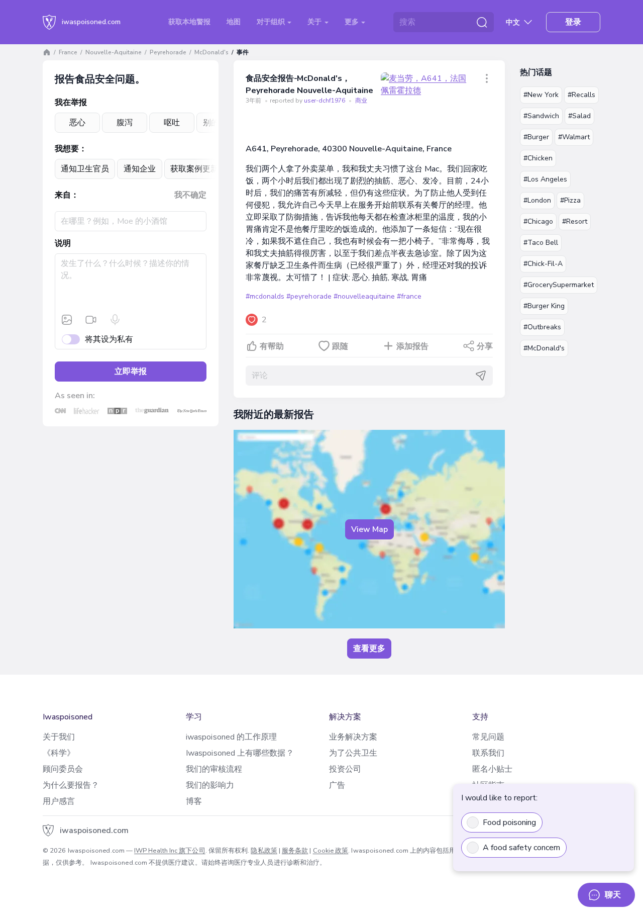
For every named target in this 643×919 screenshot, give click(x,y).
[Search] (482, 22)
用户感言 (59, 801)
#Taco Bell (540, 242)
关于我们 (59, 737)
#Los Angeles (545, 179)
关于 (315, 22)
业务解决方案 (353, 737)
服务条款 (295, 850)
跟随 (340, 346)
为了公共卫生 (353, 753)
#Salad (579, 116)
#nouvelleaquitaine (364, 296)
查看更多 (369, 648)
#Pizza (570, 200)
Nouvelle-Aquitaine (113, 52)
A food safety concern (521, 847)
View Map (369, 529)
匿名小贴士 (492, 769)
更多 (353, 22)
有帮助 (272, 346)
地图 (234, 22)
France (68, 52)
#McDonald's (544, 348)
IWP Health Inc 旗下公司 (169, 850)
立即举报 (131, 371)
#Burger (536, 137)
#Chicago (538, 221)
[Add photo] (67, 320)
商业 (361, 101)
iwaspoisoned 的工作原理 (231, 737)
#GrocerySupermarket (558, 285)
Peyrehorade (168, 52)
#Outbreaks (542, 327)
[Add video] (91, 320)
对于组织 (272, 22)
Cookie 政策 (331, 850)
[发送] (481, 376)
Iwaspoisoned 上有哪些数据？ (240, 753)
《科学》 (59, 753)
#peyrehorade (308, 296)
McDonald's (211, 52)
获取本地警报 (189, 22)
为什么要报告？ (71, 785)
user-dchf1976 (325, 101)
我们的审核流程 (214, 769)
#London (537, 200)
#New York (541, 95)
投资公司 (345, 769)
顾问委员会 (63, 769)
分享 (485, 346)
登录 (573, 22)
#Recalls (581, 95)
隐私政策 (264, 850)
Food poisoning (509, 822)
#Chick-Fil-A (543, 263)
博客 (194, 801)
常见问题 (488, 737)
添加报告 (412, 346)
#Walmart (574, 137)
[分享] (487, 78)
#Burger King (544, 306)
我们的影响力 (210, 785)
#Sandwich (541, 116)
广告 (337, 785)
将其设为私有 (109, 339)
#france (409, 296)
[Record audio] (115, 320)
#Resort (574, 221)
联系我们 (488, 753)
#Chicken (538, 158)
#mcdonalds (265, 296)
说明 (63, 243)
